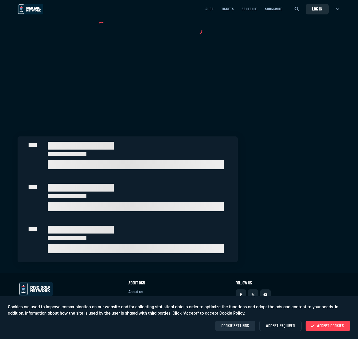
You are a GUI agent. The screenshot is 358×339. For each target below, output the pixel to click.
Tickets (227, 9)
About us (135, 292)
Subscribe (273, 9)
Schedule (249, 9)
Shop (209, 9)
